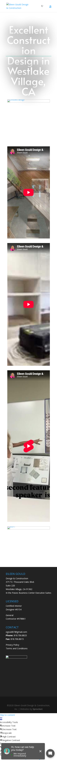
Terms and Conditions (17, 648)
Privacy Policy (12, 644)
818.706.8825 (20, 635)
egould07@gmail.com (16, 631)
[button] (1, 718)
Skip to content (7, 714)
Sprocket (38, 709)
